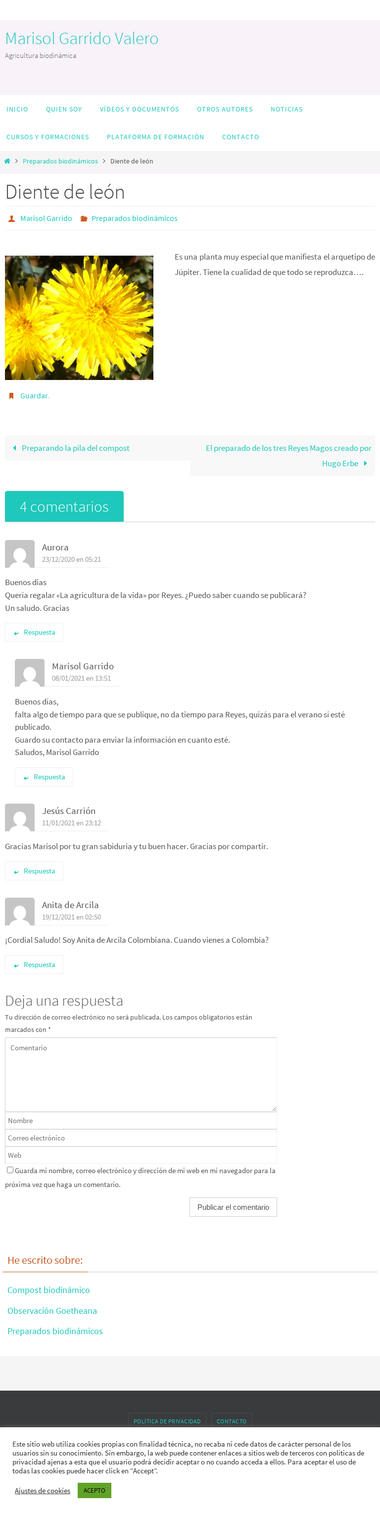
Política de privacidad (167, 1415)
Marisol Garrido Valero (82, 38)
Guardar (34, 392)
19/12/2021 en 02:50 (71, 911)
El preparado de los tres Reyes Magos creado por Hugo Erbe (289, 450)
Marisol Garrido (46, 217)
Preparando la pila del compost (75, 442)
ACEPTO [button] (94, 1490)
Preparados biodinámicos (60, 161)
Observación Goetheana (52, 1304)
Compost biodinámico (48, 1284)
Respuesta (39, 626)
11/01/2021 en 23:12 (71, 817)
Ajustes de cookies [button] (42, 1490)
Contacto (232, 1415)
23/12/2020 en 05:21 (71, 553)
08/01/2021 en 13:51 (81, 672)
